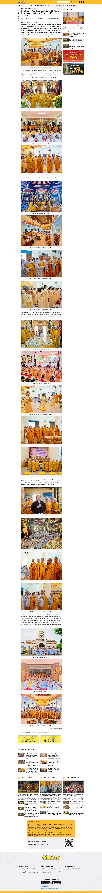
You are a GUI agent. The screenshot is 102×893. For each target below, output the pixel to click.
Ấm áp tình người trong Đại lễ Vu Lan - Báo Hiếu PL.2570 (53, 770)
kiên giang (34, 732)
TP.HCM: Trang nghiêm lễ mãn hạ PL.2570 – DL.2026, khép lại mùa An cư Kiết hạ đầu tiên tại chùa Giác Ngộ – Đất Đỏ (32, 771)
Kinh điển (75, 5)
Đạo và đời (47, 5)
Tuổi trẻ (70, 5)
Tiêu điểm (69, 9)
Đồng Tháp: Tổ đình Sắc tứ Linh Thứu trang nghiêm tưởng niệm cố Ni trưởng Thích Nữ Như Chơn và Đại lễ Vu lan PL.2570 (32, 764)
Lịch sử (66, 5)
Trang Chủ (20, 5)
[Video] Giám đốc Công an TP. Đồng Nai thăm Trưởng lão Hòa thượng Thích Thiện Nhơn (76, 46)
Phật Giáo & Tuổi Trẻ (72, 777)
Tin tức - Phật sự (24, 8)
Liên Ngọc (26, 18)
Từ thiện (52, 5)
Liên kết (30, 5)
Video (38, 5)
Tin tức (34, 5)
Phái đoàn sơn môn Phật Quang (43, 732)
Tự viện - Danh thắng (59, 5)
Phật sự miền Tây (32, 8)
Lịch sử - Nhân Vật (26, 777)
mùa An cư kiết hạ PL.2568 (26, 732)
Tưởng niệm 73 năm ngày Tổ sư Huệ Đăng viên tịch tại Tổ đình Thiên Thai (31, 803)
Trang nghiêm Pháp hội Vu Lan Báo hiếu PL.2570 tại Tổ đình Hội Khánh (76, 35)
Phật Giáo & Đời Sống (50, 777)
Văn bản (42, 5)
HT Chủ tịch (25, 5)
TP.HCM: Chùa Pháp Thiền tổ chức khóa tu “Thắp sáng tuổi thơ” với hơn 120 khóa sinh (76, 807)
